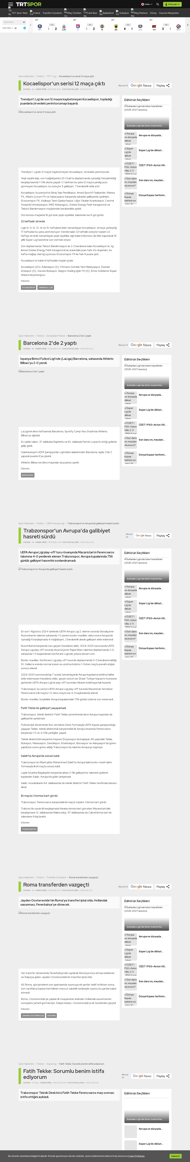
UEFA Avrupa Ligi (55, 523)
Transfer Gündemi (56, 877)
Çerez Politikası (136, 1156)
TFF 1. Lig (51, 76)
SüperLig (51, 1063)
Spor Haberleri (26, 76)
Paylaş (161, 85)
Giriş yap (172, 4)
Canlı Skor (6, 28)
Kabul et (175, 1156)
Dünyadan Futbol (56, 335)
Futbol (40, 76)
